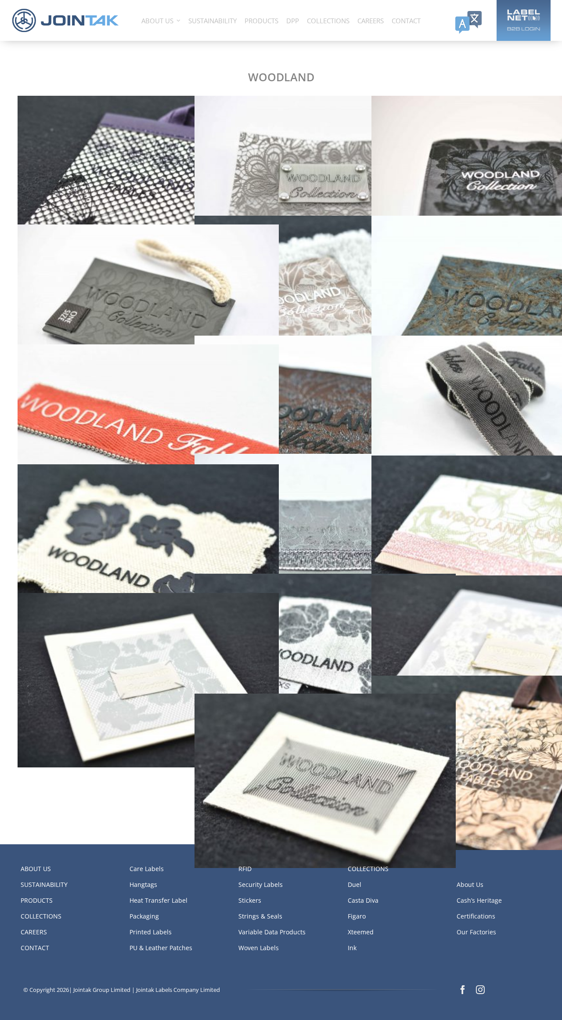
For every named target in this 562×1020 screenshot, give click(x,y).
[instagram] (480, 989)
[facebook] (462, 989)
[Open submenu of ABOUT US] (178, 20)
